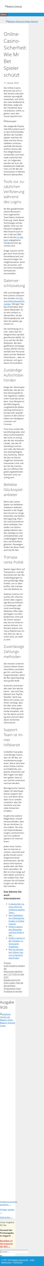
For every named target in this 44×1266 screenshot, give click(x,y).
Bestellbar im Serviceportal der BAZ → (6, 1243)
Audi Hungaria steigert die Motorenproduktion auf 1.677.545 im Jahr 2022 (14, 971)
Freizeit (7, 962)
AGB (32, 1260)
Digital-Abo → (6, 1217)
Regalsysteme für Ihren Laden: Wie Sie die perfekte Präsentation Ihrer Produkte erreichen (13, 986)
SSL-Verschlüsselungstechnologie (14, 301)
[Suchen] (1, 1255)
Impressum (18, 1262)
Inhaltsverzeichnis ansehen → (8, 1203)
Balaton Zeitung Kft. (20, 1260)
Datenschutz (6, 1262)
